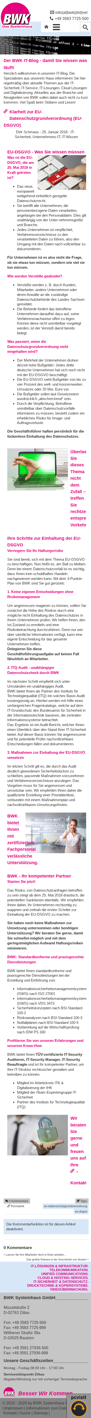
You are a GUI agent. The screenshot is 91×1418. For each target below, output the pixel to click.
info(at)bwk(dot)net (71, 12)
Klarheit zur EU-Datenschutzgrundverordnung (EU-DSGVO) (43, 118)
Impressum (13, 1408)
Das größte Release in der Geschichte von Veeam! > (57, 1259)
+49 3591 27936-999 (30, 1353)
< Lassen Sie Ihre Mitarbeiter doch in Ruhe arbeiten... (35, 1254)
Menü (56, 27)
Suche (25, 1413)
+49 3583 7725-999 (29, 1327)
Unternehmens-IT (46, 137)
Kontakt (10, 1413)
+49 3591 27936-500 (30, 1348)
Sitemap (40, 1413)
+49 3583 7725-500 (72, 18)
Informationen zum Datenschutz (53, 1408)
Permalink (17, 1206)
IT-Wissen (70, 137)
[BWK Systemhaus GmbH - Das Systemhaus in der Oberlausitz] (17, 28)
